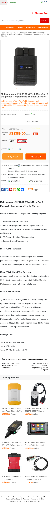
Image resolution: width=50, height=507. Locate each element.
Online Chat (15, 181)
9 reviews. (34, 121)
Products (10, 32)
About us (26, 499)
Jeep (9, 284)
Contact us (34, 499)
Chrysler (36, 206)
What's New (30, 27)
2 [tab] (20, 88)
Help (42, 499)
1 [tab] (16, 88)
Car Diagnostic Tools (24, 32)
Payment (23, 497)
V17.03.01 (22, 141)
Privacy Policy (42, 497)
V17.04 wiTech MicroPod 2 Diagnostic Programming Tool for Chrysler (39, 367)
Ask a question (36, 181)
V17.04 (12, 141)
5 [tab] (33, 88)
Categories (9, 27)
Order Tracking (43, 27)
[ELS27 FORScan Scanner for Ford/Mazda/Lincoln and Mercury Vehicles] (37, 463)
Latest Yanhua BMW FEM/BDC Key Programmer (11, 366)
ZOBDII (24, 501)
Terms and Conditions (13, 499)
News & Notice (12, 497)
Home (3, 27)
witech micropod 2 (21, 359)
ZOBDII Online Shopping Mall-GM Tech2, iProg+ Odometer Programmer (22, 12)
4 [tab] (29, 88)
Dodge (3, 284)
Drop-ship (31, 497)
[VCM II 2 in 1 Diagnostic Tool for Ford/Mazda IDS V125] (14, 463)
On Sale (20, 27)
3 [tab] (25, 88)
